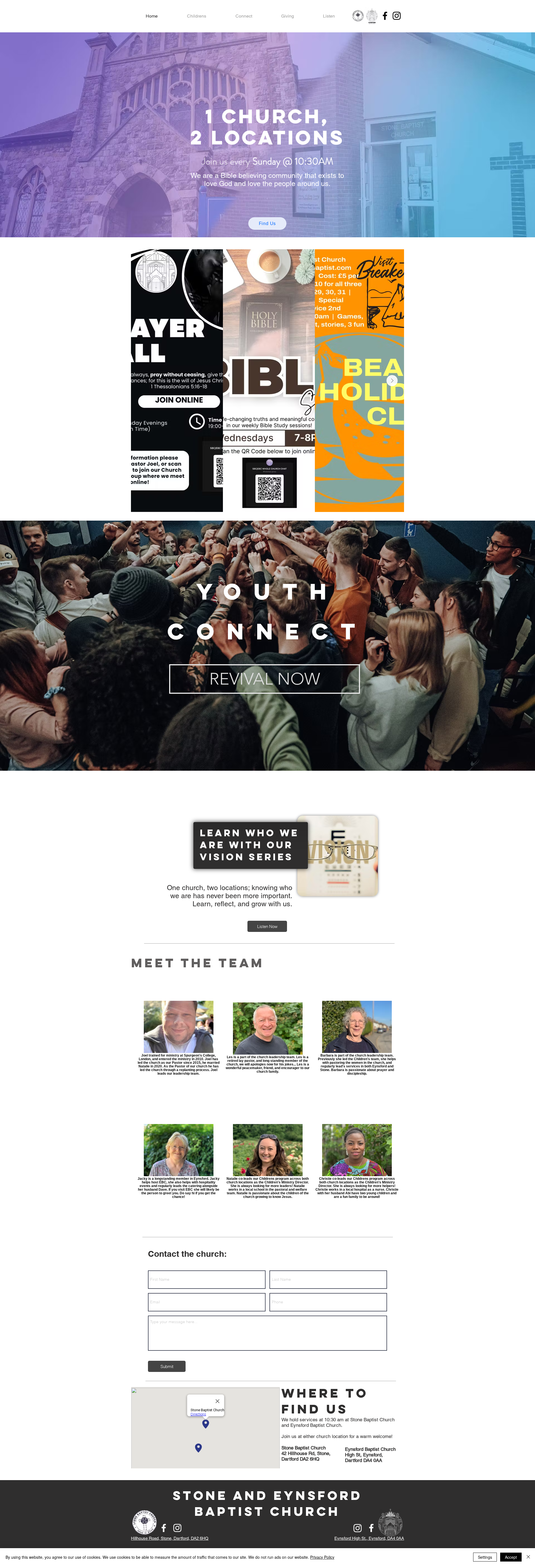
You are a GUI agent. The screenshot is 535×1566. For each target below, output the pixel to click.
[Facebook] (385, 15)
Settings (485, 1557)
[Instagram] (396, 15)
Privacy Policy (322, 1557)
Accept (511, 1557)
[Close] (528, 1557)
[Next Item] (392, 380)
